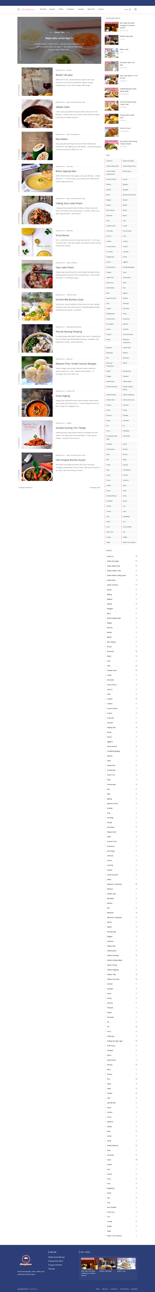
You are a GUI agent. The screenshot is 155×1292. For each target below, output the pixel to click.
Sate (107, 470)
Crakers (125, 241)
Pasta (108, 410)
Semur (108, 491)
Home (98, 1289)
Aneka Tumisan (71, 263)
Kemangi (126, 303)
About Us (105, 1289)
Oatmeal (125, 376)
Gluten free (110, 277)
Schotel (125, 475)
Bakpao (125, 184)
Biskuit (108, 205)
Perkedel (126, 420)
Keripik (108, 308)
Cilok (124, 236)
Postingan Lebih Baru (25, 487)
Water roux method (129, 542)
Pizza (108, 431)
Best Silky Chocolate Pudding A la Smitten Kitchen (127, 25)
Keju (107, 303)
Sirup (124, 496)
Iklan (108, 293)
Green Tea (109, 283)
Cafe (108, 221)
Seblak (108, 485)
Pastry (107, 115)
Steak (108, 522)
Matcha (125, 353)
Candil (125, 226)
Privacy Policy (124, 1289)
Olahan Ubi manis (128, 400)
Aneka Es (69, 359)
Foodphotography (128, 267)
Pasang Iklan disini (55, 1261)
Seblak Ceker (63, 106)
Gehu (125, 272)
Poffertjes (126, 431)
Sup (124, 522)
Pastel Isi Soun (125, 128)
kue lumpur (110, 324)
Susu (108, 527)
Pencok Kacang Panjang (69, 331)
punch (125, 444)
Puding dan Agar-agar (111, 22)
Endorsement (110, 267)
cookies (108, 241)
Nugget (108, 376)
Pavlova (109, 415)
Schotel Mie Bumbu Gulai (69, 299)
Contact (101, 9)
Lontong (125, 329)
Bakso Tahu (124, 49)
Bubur (125, 215)
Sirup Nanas (62, 235)
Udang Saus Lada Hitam (69, 203)
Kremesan (126, 319)
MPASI (125, 363)
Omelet (108, 405)
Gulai (124, 283)
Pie (124, 426)
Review (125, 449)
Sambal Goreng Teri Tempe (71, 427)
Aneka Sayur (127, 171)
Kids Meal (69, 166)
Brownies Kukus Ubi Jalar (127, 63)
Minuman (69, 231)
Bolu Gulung (110, 210)
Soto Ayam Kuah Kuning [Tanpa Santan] (128, 142)
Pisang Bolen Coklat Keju (127, 116)
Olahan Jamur (127, 381)
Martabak (109, 353)
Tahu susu (109, 532)
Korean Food (110, 319)
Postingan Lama (95, 487)
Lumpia (108, 334)
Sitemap (51, 1269)
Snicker (108, 506)
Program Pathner (55, 1265)
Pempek (125, 415)
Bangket (125, 190)
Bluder (68, 70)
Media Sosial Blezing (56, 1257)
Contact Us (114, 1289)
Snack (125, 501)
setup (125, 491)
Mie (107, 358)
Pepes (108, 420)
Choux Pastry (127, 231)
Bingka (108, 200)
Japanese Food (111, 298)
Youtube (81, 9)
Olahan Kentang (111, 387)
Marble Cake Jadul (126, 36)
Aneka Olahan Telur (129, 166)
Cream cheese (111, 246)
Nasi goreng (127, 371)
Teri (124, 532)
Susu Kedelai (127, 527)
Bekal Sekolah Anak (129, 195)
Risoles (125, 454)
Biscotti (125, 200)
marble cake (127, 348)
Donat (125, 257)
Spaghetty (126, 516)
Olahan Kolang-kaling (128, 388)
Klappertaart (110, 314)
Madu (108, 339)
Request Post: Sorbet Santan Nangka (76, 363)
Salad (108, 465)
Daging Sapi (70, 391)
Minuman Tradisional (110, 364)
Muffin (108, 371)
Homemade (110, 288)
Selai (124, 485)
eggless (125, 262)
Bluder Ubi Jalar (64, 74)
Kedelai (125, 298)
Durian (108, 262)
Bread (125, 210)
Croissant (109, 252)
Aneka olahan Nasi (73, 134)
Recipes (52, 9)
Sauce (108, 475)
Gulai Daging (63, 395)
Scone (108, 480)
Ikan (124, 288)
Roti (107, 459)
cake (106, 36)
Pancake (126, 405)
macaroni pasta (128, 334)
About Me (91, 9)
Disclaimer (134, 1289)
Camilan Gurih (71, 295)
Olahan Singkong (128, 395)
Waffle (125, 537)
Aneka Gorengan (110, 101)
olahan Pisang (111, 395)
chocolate (109, 231)
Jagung (125, 293)
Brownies (108, 62)
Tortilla (108, 537)
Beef (106, 49)
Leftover (125, 324)
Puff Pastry (126, 436)
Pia (107, 426)
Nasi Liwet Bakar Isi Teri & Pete (129, 77)
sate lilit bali (126, 470)
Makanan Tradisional (74, 327)
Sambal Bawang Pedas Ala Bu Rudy (128, 90)
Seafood (126, 480)
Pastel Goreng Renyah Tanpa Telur (128, 103)
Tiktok (61, 9)
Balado (108, 190)
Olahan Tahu (59, 32)
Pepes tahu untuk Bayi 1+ (59, 38)
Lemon (108, 329)
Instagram (70, 9)
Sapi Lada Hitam (65, 267)
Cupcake (126, 252)
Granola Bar (127, 277)
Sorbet (108, 511)
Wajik (108, 542)
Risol (108, 454)
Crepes (125, 246)
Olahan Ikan (110, 381)
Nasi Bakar (62, 139)
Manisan (109, 348)
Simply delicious (111, 496)
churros (108, 236)
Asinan (125, 179)
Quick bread (110, 449)
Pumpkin (109, 444)
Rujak (125, 459)
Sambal (69, 423)
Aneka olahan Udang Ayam (75, 102)
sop (124, 506)
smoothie (109, 501)
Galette (108, 272)
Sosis (124, 511)
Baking (108, 184)
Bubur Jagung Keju (66, 171)
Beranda (43, 9)
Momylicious (28, 9)
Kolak (125, 314)
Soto (107, 516)
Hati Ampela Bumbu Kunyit (71, 459)
